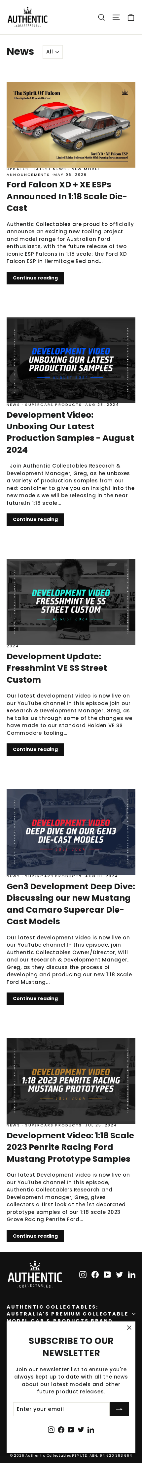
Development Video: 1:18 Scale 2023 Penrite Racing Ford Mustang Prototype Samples (70, 1147)
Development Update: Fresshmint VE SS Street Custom (57, 668)
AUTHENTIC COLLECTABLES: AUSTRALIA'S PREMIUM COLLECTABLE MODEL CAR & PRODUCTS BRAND (67, 1314)
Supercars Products (53, 404)
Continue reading (35, 278)
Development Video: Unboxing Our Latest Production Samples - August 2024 (70, 432)
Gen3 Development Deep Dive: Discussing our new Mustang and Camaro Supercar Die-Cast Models (71, 903)
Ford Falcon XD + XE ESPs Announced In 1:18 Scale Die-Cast (67, 196)
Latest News (50, 169)
